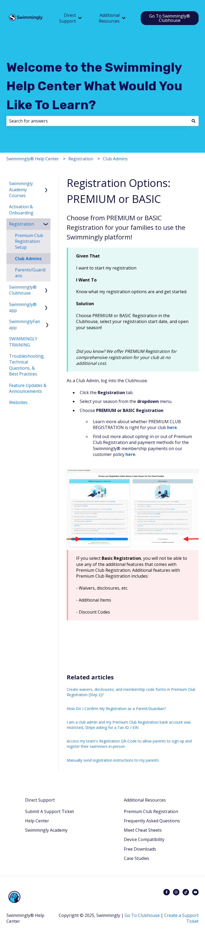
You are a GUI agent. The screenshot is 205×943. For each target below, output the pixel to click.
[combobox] (97, 121)
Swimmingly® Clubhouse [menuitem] (23, 290)
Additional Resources (109, 18)
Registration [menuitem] (21, 224)
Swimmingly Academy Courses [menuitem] (21, 189)
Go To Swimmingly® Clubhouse (169, 18)
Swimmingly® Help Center (32, 159)
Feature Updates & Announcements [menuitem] (27, 388)
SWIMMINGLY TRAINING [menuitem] (23, 342)
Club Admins (115, 159)
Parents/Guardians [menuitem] (30, 273)
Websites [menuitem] (18, 402)
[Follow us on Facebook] (166, 892)
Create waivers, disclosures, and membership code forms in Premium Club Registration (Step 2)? (131, 692)
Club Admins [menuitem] (28, 259)
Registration (80, 159)
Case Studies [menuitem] (136, 858)
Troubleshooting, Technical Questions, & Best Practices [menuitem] (27, 365)
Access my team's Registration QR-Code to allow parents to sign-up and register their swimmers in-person (129, 743)
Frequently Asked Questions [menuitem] (152, 821)
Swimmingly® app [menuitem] (23, 307)
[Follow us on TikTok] (186, 892)
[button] (46, 183)
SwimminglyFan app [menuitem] (24, 324)
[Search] (193, 121)
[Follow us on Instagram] (176, 892)
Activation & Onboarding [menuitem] (21, 209)
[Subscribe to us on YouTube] (195, 892)
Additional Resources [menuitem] (145, 800)
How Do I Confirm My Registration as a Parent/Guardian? (116, 708)
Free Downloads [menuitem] (140, 849)
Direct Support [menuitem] (40, 800)
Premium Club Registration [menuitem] (151, 811)
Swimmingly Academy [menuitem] (46, 830)
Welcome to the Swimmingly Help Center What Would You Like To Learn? (94, 86)
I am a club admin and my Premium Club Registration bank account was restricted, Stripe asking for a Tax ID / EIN (129, 725)
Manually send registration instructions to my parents (113, 760)
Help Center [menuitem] (37, 821)
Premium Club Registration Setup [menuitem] (29, 241)
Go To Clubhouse (142, 915)
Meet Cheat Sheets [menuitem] (143, 830)
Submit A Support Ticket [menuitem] (49, 811)
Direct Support (67, 18)
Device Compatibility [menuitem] (144, 839)
